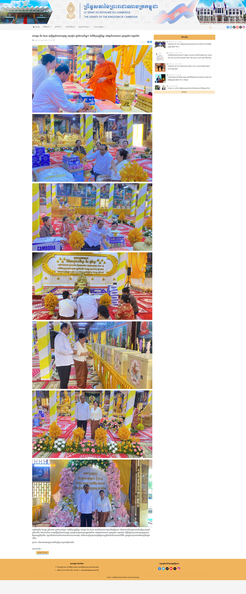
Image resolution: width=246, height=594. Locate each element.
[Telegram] (231, 27)
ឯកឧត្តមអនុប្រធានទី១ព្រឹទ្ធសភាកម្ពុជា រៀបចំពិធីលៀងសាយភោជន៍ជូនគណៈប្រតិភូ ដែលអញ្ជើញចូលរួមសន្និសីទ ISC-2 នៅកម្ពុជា (190, 78)
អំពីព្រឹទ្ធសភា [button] (47, 27)
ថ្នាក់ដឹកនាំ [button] (58, 27)
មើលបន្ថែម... (184, 92)
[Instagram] (243, 27)
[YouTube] (237, 27)
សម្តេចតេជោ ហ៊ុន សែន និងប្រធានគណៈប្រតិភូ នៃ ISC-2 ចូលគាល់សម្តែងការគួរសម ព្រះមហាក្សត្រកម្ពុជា (189, 67)
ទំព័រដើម (37, 27)
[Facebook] (227, 27)
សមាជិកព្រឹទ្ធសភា (70, 27)
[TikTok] (234, 27)
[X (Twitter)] (240, 27)
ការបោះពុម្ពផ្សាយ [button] (99, 27)
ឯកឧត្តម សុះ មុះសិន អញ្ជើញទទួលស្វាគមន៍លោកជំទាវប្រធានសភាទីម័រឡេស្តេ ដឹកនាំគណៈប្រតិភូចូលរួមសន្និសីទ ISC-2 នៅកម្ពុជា (189, 89)
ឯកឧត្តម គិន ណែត (42, 552)
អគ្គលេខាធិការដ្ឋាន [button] (84, 27)
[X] (174, 568)
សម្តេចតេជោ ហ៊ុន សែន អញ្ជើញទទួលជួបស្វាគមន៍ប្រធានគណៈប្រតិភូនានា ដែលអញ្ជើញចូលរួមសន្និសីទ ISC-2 (189, 45)
